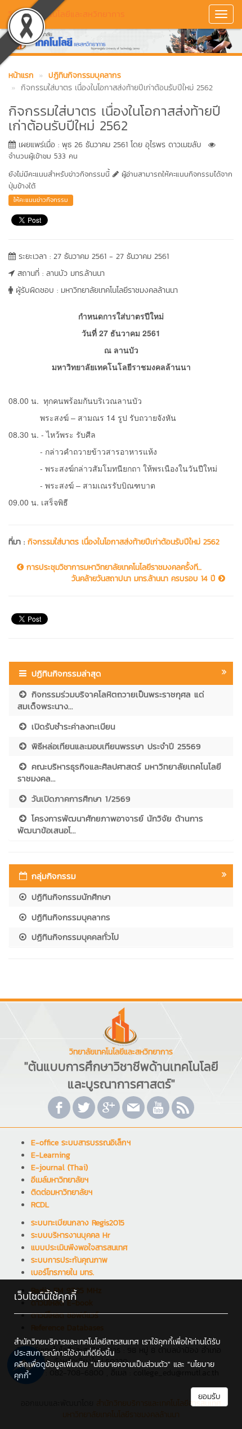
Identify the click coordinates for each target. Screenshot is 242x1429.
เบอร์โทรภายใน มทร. (62, 1272)
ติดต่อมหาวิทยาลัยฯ (61, 1192)
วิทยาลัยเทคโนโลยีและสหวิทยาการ (66, 13)
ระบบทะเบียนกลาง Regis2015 (77, 1223)
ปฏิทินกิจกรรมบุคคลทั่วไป (73, 936)
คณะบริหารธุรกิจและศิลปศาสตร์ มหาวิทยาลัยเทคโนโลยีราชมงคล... (119, 772)
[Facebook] (59, 1107)
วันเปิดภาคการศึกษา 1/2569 (79, 798)
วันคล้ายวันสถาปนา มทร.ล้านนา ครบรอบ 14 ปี (144, 578)
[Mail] (133, 1107)
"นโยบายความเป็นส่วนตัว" (131, 1364)
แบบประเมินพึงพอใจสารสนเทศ (79, 1248)
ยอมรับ (209, 1396)
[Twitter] (84, 1107)
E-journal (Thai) (59, 1167)
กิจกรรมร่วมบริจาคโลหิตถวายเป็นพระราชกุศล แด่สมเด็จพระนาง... (110, 700)
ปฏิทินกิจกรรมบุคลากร (69, 917)
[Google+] (108, 1107)
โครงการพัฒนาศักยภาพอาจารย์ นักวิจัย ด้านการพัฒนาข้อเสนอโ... (110, 824)
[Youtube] (158, 1107)
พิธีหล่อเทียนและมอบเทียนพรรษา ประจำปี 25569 (114, 746)
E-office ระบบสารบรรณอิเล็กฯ (81, 1143)
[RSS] (183, 1107)
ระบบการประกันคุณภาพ (69, 1260)
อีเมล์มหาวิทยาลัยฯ (59, 1180)
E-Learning (50, 1155)
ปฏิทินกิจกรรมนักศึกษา (69, 896)
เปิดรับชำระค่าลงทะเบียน (71, 726)
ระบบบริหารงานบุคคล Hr (70, 1235)
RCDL (40, 1205)
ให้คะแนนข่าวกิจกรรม (41, 199)
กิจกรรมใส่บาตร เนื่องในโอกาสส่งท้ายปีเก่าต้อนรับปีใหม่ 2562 (123, 542)
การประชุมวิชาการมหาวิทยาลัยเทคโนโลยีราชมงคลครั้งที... (112, 567)
